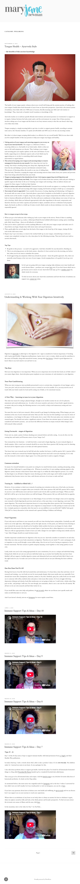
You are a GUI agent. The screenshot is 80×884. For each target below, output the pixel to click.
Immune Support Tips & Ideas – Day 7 (23, 747)
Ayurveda (15, 354)
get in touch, (40, 590)
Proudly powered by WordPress (42, 879)
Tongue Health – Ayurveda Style (20, 46)
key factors (49, 358)
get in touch (59, 791)
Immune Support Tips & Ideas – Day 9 (23, 656)
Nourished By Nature (24, 772)
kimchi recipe (47, 777)
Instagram (32, 597)
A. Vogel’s (63, 756)
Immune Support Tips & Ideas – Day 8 (23, 701)
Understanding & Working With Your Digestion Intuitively (34, 297)
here (51, 267)
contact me (33, 279)
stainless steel (65, 270)
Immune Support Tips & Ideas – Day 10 (24, 610)
